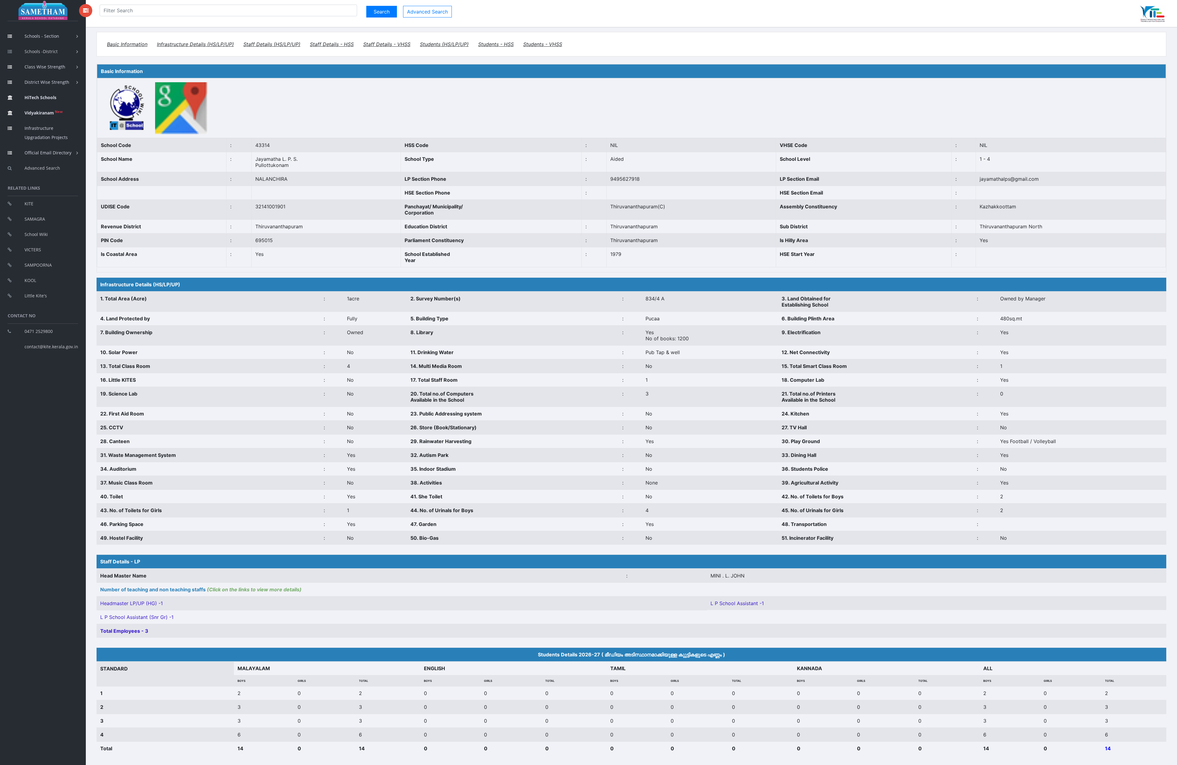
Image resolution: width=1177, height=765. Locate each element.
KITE (29, 204)
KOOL (30, 280)
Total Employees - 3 (124, 631)
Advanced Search (42, 168)
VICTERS (33, 250)
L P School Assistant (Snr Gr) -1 (136, 617)
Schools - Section (42, 36)
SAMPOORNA (38, 265)
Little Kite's (36, 296)
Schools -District (41, 51)
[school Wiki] (127, 108)
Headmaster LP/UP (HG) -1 (131, 603)
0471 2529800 (39, 331)
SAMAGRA (35, 219)
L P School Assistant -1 (737, 603)
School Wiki (36, 234)
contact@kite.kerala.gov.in (51, 347)
